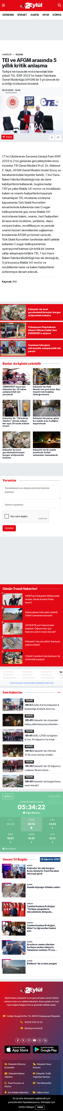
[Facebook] (17, 1040)
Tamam (40, 1107)
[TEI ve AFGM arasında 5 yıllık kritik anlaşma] (31, 114)
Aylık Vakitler (10, 849)
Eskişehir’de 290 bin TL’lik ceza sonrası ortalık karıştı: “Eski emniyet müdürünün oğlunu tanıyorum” (42, 753)
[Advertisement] (31, 561)
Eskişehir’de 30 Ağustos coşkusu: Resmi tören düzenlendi (42, 768)
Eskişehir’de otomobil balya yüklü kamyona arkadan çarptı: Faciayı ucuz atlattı (41, 722)
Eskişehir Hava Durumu (42, 1066)
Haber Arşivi (43, 1092)
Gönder (9, 528)
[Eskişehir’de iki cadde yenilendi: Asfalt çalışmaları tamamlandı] (47, 439)
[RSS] (45, 1040)
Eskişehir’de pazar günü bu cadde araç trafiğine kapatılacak (46, 421)
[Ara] (59, 5)
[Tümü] (58, 692)
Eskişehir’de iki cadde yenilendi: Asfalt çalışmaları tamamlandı (45, 452)
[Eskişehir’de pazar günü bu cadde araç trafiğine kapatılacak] (47, 408)
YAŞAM (19, 55)
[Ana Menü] (3, 5)
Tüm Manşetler (43, 1083)
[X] (23, 1040)
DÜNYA (57, 15)
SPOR (45, 15)
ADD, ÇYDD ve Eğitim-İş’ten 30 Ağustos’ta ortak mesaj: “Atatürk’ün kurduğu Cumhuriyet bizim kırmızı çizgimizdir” (41, 738)
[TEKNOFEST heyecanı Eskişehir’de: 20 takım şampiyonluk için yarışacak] (16, 376)
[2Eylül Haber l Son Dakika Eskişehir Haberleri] (31, 5)
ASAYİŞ (34, 15)
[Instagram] (28, 1040)
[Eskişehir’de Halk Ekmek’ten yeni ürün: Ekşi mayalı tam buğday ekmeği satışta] (47, 376)
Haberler (7, 55)
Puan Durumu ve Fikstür (14, 1085)
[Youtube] (34, 1040)
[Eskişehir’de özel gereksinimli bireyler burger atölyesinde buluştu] (16, 439)
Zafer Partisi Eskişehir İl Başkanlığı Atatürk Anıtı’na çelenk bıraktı (42, 707)
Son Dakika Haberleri (18, 1092)
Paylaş (9, 137)
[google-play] (45, 1050)
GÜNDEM (8, 15)
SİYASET (22, 15)
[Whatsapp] (39, 1040)
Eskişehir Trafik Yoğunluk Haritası (42, 1075)
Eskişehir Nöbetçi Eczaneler (15, 1066)
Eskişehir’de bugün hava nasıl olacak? (42, 783)
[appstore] (17, 1050)
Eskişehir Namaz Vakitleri (15, 1075)
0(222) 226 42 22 (34, 1022)
